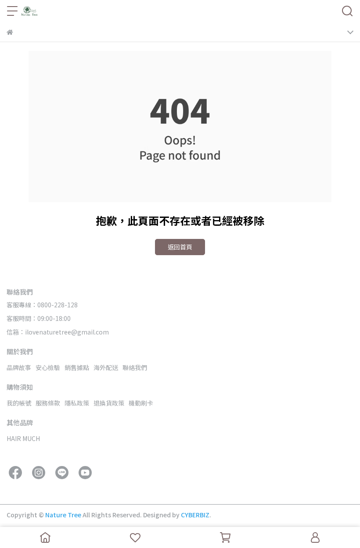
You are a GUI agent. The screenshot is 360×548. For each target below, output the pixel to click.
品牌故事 (19, 367)
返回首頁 (180, 246)
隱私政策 (77, 403)
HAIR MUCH (23, 438)
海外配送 (106, 367)
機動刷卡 (141, 403)
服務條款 (48, 403)
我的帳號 (19, 403)
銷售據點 (77, 367)
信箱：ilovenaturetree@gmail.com (58, 331)
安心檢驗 (48, 367)
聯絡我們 (134, 367)
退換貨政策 (109, 403)
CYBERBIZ (195, 514)
